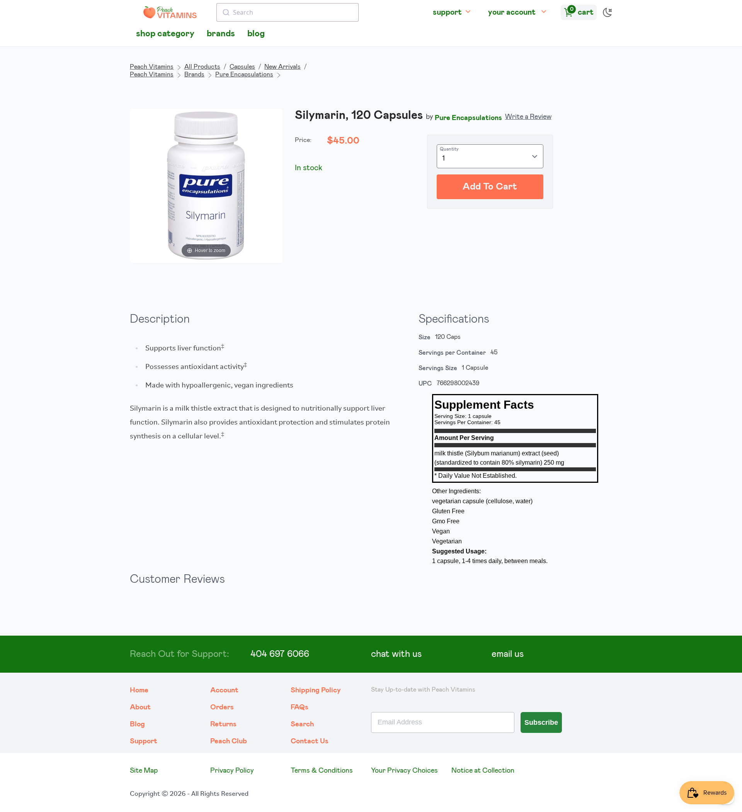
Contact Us (309, 741)
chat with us (396, 654)
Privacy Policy (232, 770)
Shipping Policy (316, 690)
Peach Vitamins (152, 67)
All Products (202, 67)
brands (221, 33)
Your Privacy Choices (404, 770)
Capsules (242, 67)
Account (224, 690)
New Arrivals (282, 67)
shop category (165, 33)
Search (302, 724)
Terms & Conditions (322, 770)
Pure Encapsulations (244, 74)
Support (143, 741)
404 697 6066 (279, 654)
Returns (223, 724)
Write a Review (528, 116)
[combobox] (287, 12)
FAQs (299, 707)
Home (139, 690)
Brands (194, 74)
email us (508, 654)
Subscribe (541, 722)
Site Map (144, 770)
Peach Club (228, 741)
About (140, 707)
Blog (137, 724)
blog (256, 33)
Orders (222, 707)
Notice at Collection (482, 770)
